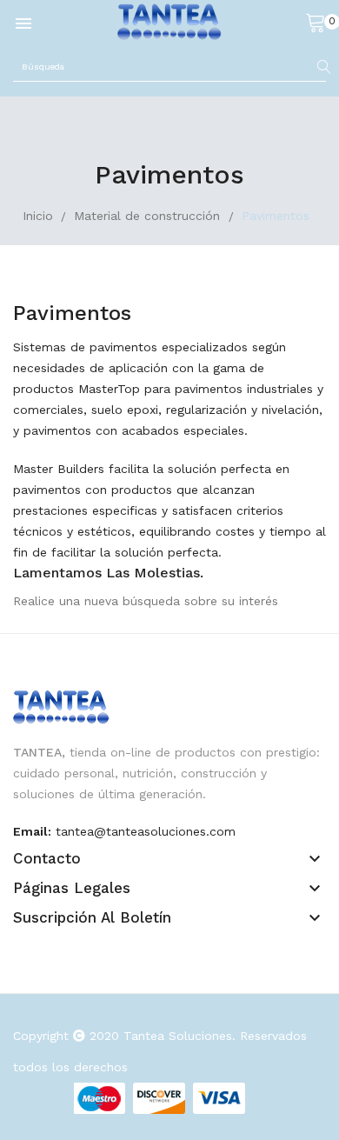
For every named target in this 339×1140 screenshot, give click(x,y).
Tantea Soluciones (177, 1036)
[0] (315, 21)
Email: (32, 831)
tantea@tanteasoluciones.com (146, 831)
